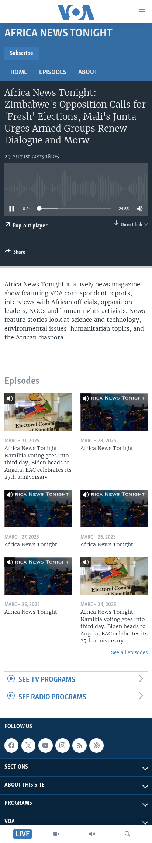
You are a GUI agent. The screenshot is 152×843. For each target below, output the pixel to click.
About (88, 72)
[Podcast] (96, 746)
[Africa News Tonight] (114, 412)
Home (18, 72)
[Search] (128, 834)
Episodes (52, 72)
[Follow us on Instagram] (62, 746)
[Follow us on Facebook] (11, 746)
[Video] (56, 834)
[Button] (15, 253)
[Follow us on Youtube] (45, 746)
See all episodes (129, 652)
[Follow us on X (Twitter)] (28, 746)
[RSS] (79, 746)
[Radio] (92, 834)
